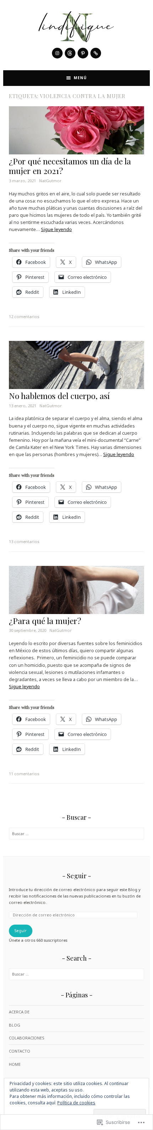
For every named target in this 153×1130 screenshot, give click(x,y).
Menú (80, 77)
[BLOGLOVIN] (95, 53)
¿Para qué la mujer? (45, 620)
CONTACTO (19, 1051)
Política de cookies (76, 1103)
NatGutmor (50, 180)
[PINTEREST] (82, 53)
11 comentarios (24, 773)
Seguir (76, 875)
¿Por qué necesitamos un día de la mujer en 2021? (70, 166)
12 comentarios (24, 316)
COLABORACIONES (26, 1037)
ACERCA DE (19, 1011)
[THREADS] (70, 53)
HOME (15, 1064)
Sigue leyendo (56, 229)
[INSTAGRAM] (57, 53)
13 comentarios (24, 541)
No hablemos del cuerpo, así (59, 395)
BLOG (14, 1025)
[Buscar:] (76, 833)
